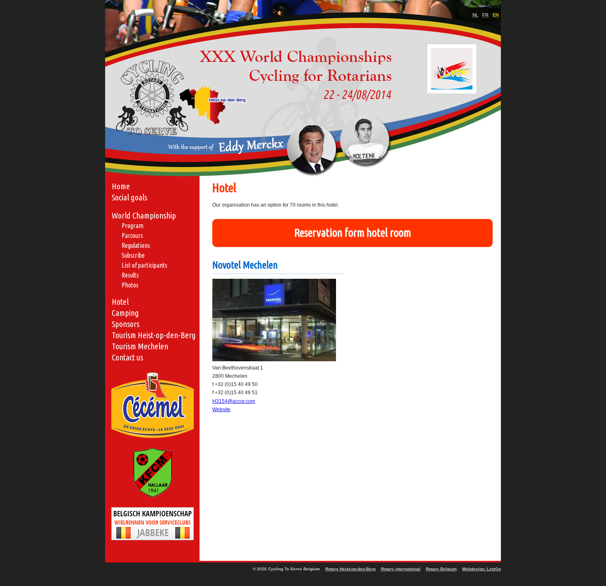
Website (221, 409)
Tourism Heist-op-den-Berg (154, 335)
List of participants (144, 265)
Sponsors (125, 324)
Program (132, 225)
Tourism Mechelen (140, 346)
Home (121, 186)
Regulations (136, 245)
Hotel (120, 301)
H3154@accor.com (233, 401)
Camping (125, 313)
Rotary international (400, 569)
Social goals (129, 197)
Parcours (132, 235)
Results (130, 275)
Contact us (127, 357)
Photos (130, 285)
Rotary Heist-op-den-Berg (350, 569)
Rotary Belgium (441, 569)
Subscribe (133, 255)
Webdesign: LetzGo (481, 569)
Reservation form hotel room (352, 232)
